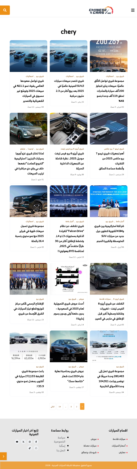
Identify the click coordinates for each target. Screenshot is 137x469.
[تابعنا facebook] (36, 441)
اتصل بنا (60, 450)
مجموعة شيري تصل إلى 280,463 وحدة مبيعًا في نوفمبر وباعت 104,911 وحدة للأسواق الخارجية (110, 378)
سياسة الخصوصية (59, 439)
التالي (52, 406)
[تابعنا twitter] (23, 441)
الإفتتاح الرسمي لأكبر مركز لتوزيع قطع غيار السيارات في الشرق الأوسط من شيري (29, 308)
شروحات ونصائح (89, 452)
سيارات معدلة (90, 445)
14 (60, 406)
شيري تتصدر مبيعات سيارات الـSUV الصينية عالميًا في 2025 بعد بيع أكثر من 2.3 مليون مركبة (69, 88)
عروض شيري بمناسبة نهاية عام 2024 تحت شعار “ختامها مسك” (69, 376)
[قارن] (3, 456)
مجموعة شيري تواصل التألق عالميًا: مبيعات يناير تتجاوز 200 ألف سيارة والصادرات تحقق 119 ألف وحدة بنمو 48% (109, 91)
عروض (94, 439)
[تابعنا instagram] (29, 441)
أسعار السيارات (118, 445)
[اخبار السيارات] (68, 10)
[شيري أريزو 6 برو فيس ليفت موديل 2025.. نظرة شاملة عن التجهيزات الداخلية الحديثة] (68, 128)
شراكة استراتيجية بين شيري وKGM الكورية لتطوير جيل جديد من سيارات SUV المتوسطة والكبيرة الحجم (109, 233)
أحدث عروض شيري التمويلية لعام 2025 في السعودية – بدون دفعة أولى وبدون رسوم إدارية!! (69, 311)
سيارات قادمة (119, 439)
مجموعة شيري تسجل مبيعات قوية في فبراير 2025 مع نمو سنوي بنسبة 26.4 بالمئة (29, 233)
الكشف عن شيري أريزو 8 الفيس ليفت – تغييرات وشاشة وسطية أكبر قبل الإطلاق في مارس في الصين (109, 311)
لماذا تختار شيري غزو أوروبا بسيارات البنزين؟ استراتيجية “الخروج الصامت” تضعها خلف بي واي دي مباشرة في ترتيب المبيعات (29, 163)
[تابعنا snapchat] (36, 448)
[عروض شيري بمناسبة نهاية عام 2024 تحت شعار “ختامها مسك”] (68, 346)
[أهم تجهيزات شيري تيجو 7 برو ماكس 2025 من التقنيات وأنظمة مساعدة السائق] (108, 128)
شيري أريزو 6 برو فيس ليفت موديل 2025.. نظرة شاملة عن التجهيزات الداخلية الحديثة (69, 161)
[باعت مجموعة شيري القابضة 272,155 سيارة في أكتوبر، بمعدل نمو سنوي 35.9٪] (28, 346)
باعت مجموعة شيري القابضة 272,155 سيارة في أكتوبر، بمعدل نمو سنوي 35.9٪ (29, 378)
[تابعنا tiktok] (29, 448)
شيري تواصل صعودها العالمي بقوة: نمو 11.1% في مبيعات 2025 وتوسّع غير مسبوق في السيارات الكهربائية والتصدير (28, 91)
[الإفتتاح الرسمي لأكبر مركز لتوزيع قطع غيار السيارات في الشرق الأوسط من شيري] (28, 279)
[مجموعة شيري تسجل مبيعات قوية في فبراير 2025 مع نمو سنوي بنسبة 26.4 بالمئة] (28, 201)
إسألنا (62, 445)
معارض (122, 452)
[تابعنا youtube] (17, 441)
